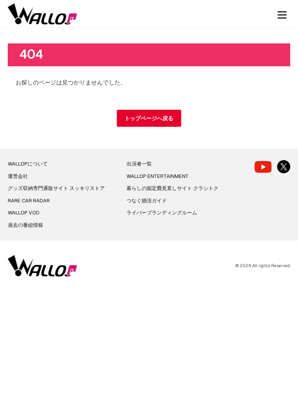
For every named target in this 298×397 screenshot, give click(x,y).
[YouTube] (263, 167)
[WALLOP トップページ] (42, 14)
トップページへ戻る (149, 118)
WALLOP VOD (24, 212)
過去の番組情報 (25, 225)
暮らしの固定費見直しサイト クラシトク (172, 188)
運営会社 (18, 176)
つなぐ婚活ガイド (146, 200)
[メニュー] (282, 14)
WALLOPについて (28, 164)
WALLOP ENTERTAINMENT (157, 176)
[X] (283, 166)
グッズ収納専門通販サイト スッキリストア (56, 188)
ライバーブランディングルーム (161, 212)
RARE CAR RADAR (29, 200)
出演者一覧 (139, 164)
